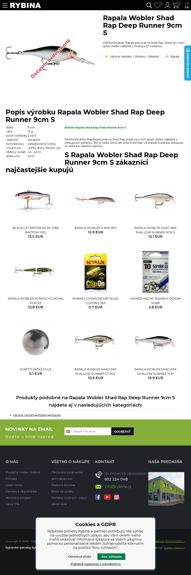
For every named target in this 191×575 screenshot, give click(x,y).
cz (187, 3)
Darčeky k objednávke (21, 491)
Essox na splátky (62, 491)
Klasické (153, 56)
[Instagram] (116, 497)
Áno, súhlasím (111, 556)
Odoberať (122, 431)
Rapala (174, 56)
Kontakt (11, 478)
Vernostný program (19, 497)
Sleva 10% (12, 504)
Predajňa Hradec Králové (23, 472)
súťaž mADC (14, 485)
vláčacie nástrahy (121, 56)
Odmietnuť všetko (79, 556)
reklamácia (59, 504)
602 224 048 (116, 479)
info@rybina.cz (117, 486)
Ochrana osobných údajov (69, 497)
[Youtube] (107, 497)
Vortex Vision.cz (174, 547)
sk (187, 7)
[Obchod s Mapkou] (166, 489)
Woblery (140, 56)
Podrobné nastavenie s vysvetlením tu (96, 564)
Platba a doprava (63, 485)
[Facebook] (97, 497)
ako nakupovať (61, 478)
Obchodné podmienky (67, 472)
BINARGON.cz (175, 541)
